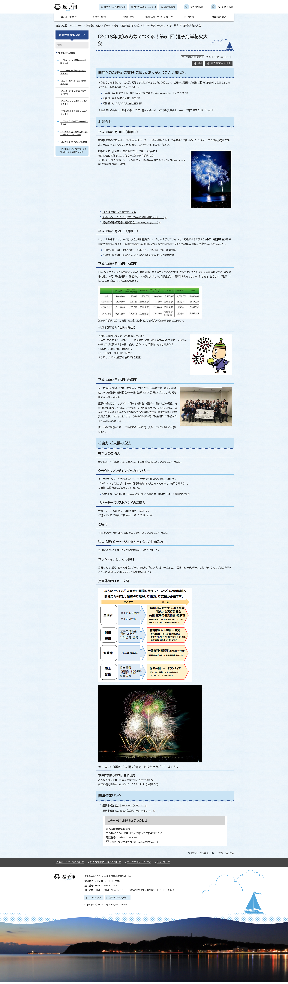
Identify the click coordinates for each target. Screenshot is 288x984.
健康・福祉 (129, 17)
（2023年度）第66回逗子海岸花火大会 (73, 92)
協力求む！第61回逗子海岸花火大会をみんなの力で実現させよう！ (144, 494)
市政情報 (189, 17)
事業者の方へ (219, 17)
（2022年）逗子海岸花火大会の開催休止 (73, 102)
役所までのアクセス (118, 897)
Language (170, 7)
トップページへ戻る (224, 853)
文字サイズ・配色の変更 (115, 7)
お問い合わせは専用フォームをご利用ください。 (135, 842)
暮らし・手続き (69, 17)
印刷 (200, 63)
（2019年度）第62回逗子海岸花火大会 (74, 123)
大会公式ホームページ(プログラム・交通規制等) (133, 217)
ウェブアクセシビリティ (139, 862)
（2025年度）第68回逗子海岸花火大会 (73, 72)
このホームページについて (70, 862)
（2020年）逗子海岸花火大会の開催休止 (73, 112)
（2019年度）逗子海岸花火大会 (119, 212)
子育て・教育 (99, 17)
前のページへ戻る (200, 853)
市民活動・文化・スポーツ (159, 17)
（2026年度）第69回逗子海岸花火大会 (73, 61)
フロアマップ (94, 897)
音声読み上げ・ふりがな (145, 7)
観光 (116, 25)
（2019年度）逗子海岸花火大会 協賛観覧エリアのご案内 (74, 133)
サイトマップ (163, 862)
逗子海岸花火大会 (131, 25)
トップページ (75, 25)
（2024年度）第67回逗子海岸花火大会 (73, 82)
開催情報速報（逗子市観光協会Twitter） (130, 222)
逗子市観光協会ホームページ (123, 805)
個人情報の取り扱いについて (105, 862)
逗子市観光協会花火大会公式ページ (127, 810)
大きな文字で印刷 (221, 63)
